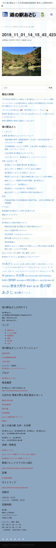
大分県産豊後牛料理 (9, 357)
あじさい (16, 264)
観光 (8, 286)
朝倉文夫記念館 (7, 400)
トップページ (6, 26)
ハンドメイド (34, 271)
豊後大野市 (18, 285)
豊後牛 (29, 286)
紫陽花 (49, 280)
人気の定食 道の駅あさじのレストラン (19, 153)
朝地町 (12, 280)
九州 (8, 343)
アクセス (5, 207)
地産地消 (8, 275)
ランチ (49, 271)
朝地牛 (5, 280)
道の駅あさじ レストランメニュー (14, 368)
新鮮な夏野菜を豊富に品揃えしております (18, 120)
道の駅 (36, 286)
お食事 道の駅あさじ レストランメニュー (17, 135)
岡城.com (10, 330)
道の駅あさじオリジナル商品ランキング (20, 172)
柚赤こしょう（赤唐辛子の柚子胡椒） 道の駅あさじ (24, 180)
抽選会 (36, 276)
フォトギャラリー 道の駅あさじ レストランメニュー (27, 157)
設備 (3, 196)
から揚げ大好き (41, 264)
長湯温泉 (10, 335)
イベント (44, 267)
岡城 (26, 276)
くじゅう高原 (12, 333)
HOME (3, 539)
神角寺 (4, 421)
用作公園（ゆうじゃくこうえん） (17, 238)
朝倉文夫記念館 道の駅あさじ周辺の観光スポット (23, 226)
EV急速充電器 (7, 478)
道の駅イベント (22, 292)
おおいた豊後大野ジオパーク (16, 230)
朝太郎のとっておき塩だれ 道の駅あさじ (21, 188)
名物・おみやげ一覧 (9, 161)
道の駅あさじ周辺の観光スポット (14, 222)
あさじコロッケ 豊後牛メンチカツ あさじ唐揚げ (23, 168)
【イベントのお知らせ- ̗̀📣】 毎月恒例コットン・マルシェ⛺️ (25, 110)
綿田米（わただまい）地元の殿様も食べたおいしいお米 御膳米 (28, 176)
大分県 (20, 275)
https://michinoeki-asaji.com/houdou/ (15, 390)
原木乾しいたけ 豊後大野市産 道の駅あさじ (21, 165)
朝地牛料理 (6, 353)
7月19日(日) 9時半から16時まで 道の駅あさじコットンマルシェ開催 (28, 99)
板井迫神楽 (20, 280)
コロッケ (11, 271)
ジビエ (17, 271)
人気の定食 (6, 361)
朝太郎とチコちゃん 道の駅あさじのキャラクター (21, 256)
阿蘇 (8, 338)
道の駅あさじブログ (9, 378)
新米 (41, 275)
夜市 (13, 276)
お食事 (27, 264)
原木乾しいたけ (7, 450)
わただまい (37, 267)
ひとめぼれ (13, 267)
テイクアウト (24, 271)
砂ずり (37, 280)
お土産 (22, 264)
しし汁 (7, 267)
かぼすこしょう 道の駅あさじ (16, 184)
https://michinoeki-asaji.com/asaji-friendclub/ (17, 468)
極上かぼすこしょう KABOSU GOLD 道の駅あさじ (24, 192)
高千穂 (9, 341)
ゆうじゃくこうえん (25, 267)
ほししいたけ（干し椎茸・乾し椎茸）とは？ (19, 253)
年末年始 (31, 276)
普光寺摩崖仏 (10, 242)
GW (3, 264)
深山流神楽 (6, 413)
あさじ (9, 263)
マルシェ (42, 271)
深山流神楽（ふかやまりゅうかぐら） (19, 234)
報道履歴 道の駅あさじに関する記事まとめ (18, 210)
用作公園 (30, 280)
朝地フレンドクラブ (9, 214)
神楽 (41, 280)
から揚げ (32, 264)
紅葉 (45, 280)
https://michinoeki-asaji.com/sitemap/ (15, 487)
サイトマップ (7, 218)
